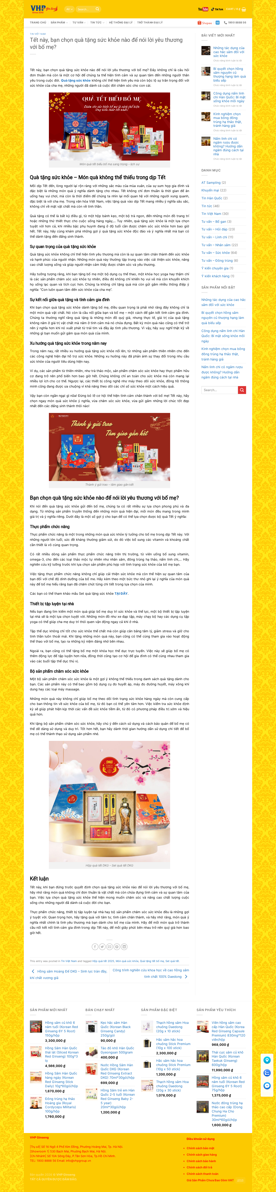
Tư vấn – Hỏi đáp (214, 229)
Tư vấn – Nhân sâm (216, 245)
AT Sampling (211, 183)
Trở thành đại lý (150, 22)
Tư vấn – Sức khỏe (215, 253)
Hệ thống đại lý (121, 22)
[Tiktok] (217, 9)
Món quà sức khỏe (127, 961)
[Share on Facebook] (95, 946)
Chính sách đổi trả (199, 1167)
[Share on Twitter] (102, 946)
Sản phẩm (58, 22)
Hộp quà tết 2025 (103, 961)
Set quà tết (172, 961)
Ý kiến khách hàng (215, 276)
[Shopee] (205, 22)
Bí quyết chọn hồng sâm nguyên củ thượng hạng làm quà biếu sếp (229, 74)
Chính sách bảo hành (201, 1161)
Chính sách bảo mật (200, 1148)
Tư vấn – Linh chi (214, 237)
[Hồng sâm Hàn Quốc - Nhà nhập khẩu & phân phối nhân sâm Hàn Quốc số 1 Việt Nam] (44, 9)
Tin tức (96, 22)
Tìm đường (267, 1065)
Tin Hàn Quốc (211, 198)
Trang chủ (38, 22)
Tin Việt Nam (38, 34)
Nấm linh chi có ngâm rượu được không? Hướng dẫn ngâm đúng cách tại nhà (228, 146)
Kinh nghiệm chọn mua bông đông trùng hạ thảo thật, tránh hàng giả (227, 120)
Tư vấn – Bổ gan (213, 221)
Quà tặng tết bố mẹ (152, 961)
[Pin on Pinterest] (117, 946)
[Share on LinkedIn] (124, 946)
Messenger (267, 1091)
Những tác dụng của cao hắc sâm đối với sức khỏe (228, 52)
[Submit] (97, 9)
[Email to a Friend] (109, 946)
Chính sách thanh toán (202, 1173)
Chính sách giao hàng (202, 1154)
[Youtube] (203, 9)
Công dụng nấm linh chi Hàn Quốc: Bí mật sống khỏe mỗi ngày (229, 97)
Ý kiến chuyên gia (215, 268)
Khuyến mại (210, 190)
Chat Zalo (267, 1078)
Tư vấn (78, 22)
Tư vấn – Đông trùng (217, 260)
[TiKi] (218, 23)
